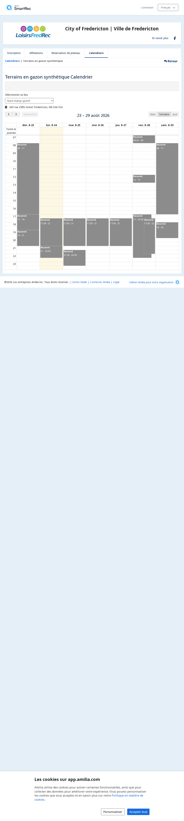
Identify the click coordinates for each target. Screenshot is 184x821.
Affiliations (36, 53)
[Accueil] (18, 7)
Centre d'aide (79, 282)
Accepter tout (138, 812)
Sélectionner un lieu (16, 94)
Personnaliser (112, 812)
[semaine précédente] (8, 114)
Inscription (14, 53)
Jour (175, 114)
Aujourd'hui (29, 114)
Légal (116, 282)
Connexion (147, 7)
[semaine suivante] (16, 114)
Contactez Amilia (100, 282)
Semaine (164, 114)
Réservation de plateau (66, 53)
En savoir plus (160, 38)
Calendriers (96, 53)
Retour (172, 61)
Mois (153, 114)
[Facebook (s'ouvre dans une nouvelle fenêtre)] (174, 37)
